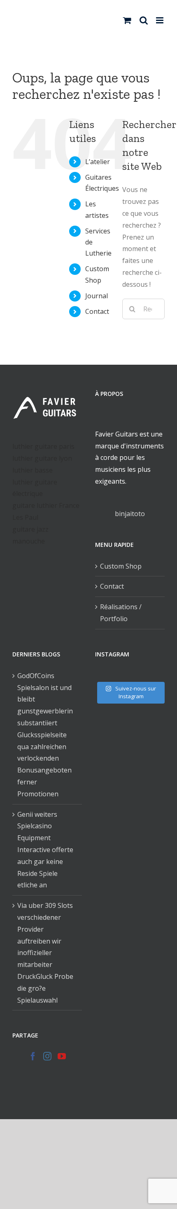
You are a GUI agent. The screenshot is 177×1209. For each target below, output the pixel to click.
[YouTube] (62, 1056)
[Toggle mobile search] (144, 20)
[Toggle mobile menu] (160, 20)
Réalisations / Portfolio (121, 612)
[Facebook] (33, 1056)
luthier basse (32, 470)
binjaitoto (130, 513)
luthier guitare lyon (42, 458)
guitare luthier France (45, 505)
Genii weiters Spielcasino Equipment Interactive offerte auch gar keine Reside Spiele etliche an (45, 850)
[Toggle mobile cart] (127, 20)
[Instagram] (47, 1056)
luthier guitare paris (43, 446)
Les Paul (25, 517)
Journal (96, 295)
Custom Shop (121, 566)
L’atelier (97, 161)
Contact (97, 311)
